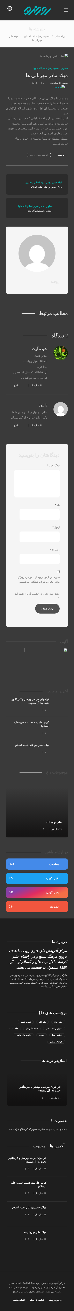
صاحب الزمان (32, 1028)
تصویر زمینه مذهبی (54, 1028)
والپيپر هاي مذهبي (23, 1035)
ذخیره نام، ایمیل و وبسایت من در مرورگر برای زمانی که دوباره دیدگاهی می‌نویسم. (39, 579)
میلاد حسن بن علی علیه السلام (46, 187)
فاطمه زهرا (57, 1035)
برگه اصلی (60, 36)
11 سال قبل (55, 83)
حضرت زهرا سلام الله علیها (37, 36)
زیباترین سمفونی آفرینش (39, 210)
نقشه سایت (19, 1299)
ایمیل (56, 527)
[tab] (57, 1145)
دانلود (43, 405)
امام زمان (58, 1022)
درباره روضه (55, 1299)
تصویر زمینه (26, 1022)
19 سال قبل (56, 829)
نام (57, 505)
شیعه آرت (39, 349)
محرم (41, 1035)
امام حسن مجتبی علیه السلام (48, 182)
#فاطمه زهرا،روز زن (39, 155)
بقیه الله (42, 1022)
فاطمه (15, 1028)
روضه (65, 83)
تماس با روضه (37, 1299)
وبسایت (55, 549)
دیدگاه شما (53, 465)
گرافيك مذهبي (56, 1042)
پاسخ (16, 385)
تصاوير (65, 68)
